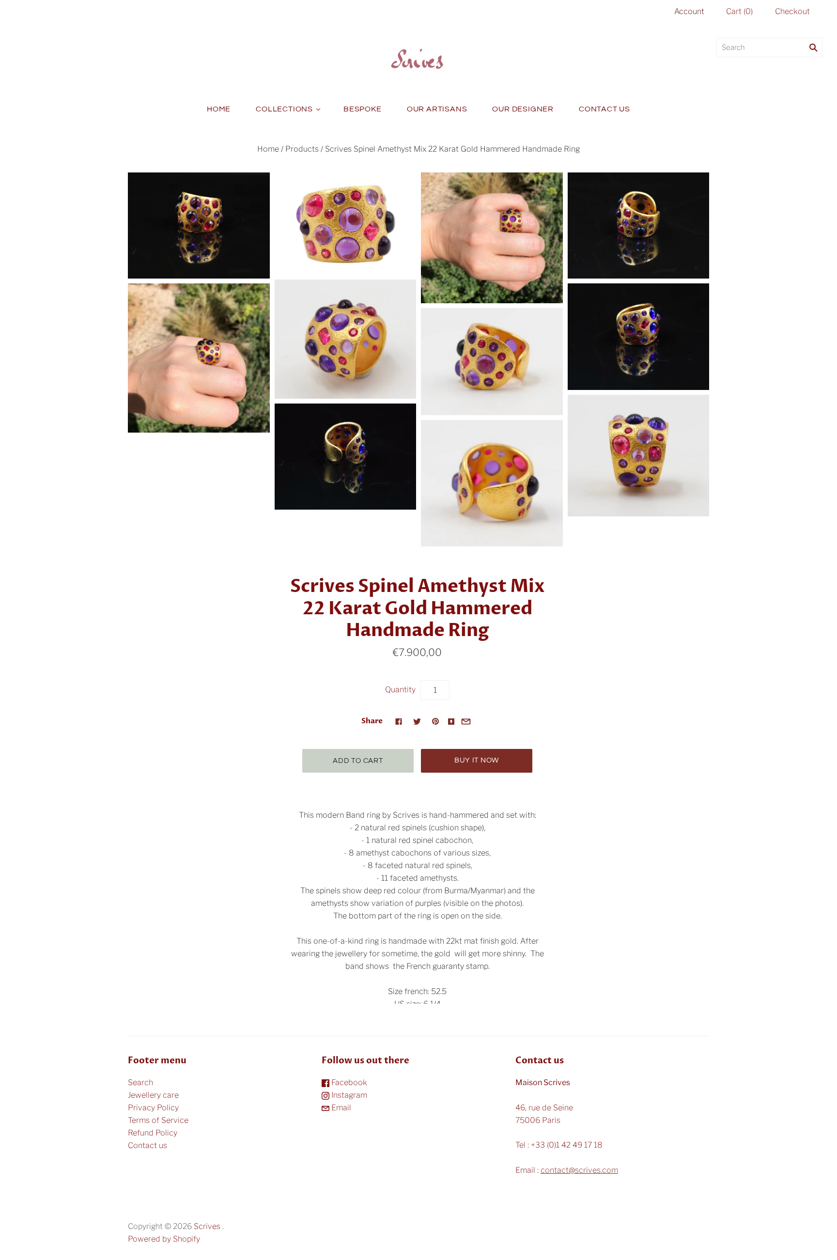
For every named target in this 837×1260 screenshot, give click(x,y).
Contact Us (604, 109)
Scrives (207, 1226)
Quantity (400, 689)
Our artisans (437, 109)
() (739, 11)
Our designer (523, 109)
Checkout (792, 11)
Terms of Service (158, 1120)
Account (689, 11)
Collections (284, 109)
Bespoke (362, 109)
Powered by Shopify (164, 1239)
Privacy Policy (153, 1107)
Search (140, 1082)
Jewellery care (153, 1095)
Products (302, 149)
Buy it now (476, 760)
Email (340, 1107)
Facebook (348, 1082)
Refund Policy (152, 1132)
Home (219, 109)
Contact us (147, 1145)
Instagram (348, 1095)
